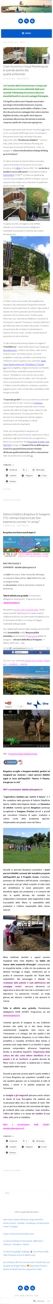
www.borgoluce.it (12, 603)
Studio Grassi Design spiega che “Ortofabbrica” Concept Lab (24, 364)
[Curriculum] (26, 21)
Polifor (18, 168)
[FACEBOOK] (20, 1288)
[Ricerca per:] (26, 1193)
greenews (38, 403)
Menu (28, 33)
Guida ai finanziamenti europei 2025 (18, 1234)
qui (43, 130)
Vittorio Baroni (23, 78)
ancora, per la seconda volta (26, 610)
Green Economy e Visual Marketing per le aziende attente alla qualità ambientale (25, 70)
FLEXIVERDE (8, 175)
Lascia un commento (12, 500)
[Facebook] (20, 21)
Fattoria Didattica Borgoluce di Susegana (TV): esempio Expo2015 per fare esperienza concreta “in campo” (26, 518)
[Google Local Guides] (32, 21)
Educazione (32, 636)
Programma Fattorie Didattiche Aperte (22, 754)
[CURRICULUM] (26, 1288)
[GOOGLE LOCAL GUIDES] (32, 1288)
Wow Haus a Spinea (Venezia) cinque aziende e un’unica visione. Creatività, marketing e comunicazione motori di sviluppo (26, 1223)
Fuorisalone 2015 (10, 350)
